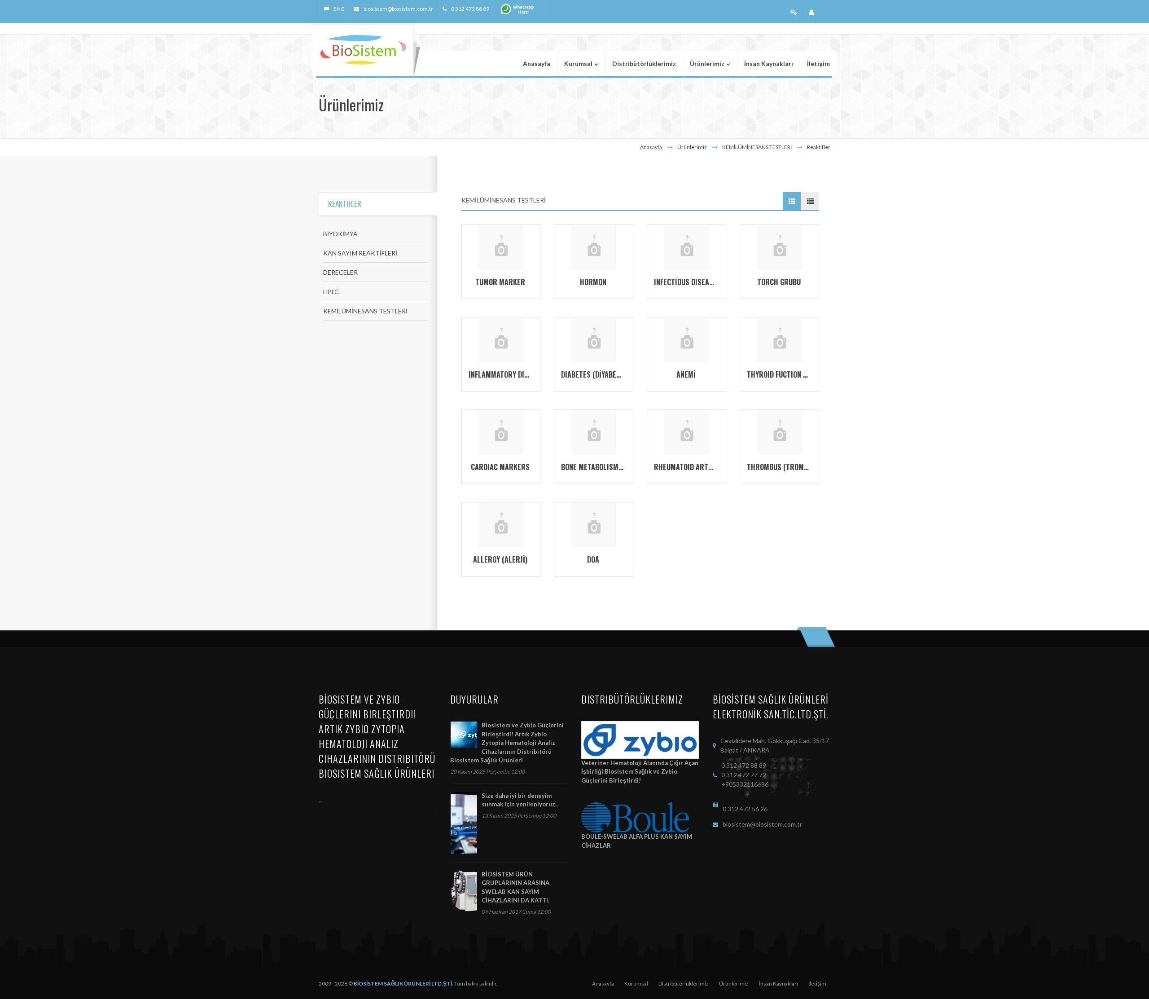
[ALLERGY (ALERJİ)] (500, 524)
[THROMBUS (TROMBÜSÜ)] (779, 432)
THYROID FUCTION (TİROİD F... (792, 374)
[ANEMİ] (686, 339)
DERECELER (340, 272)
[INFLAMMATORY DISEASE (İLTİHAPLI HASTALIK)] (500, 339)
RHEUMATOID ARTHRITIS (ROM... (704, 467)
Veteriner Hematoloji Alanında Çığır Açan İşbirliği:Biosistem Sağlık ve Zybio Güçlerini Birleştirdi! (639, 771)
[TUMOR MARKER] (500, 247)
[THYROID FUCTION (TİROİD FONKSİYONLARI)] (779, 339)
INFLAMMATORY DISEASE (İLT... (515, 374)
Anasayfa (651, 147)
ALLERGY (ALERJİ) (500, 559)
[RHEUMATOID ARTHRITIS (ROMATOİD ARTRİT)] (686, 432)
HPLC (331, 291)
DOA (593, 559)
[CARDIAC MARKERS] (500, 432)
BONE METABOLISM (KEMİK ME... (609, 467)
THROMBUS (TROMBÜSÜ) (784, 467)
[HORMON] (593, 247)
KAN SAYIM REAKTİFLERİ (360, 253)
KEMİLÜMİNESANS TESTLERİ (365, 311)
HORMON (593, 282)
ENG (338, 8)
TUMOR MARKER (500, 282)
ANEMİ (686, 374)
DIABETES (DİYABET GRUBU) (603, 374)
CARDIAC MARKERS (500, 467)
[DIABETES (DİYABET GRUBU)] (593, 339)
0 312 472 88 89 (470, 8)
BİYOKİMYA (340, 234)
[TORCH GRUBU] (779, 247)
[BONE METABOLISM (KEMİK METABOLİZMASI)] (593, 432)
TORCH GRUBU (779, 282)
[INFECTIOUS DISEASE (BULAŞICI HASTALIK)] (686, 247)
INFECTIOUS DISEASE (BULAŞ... (700, 282)
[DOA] (593, 524)
